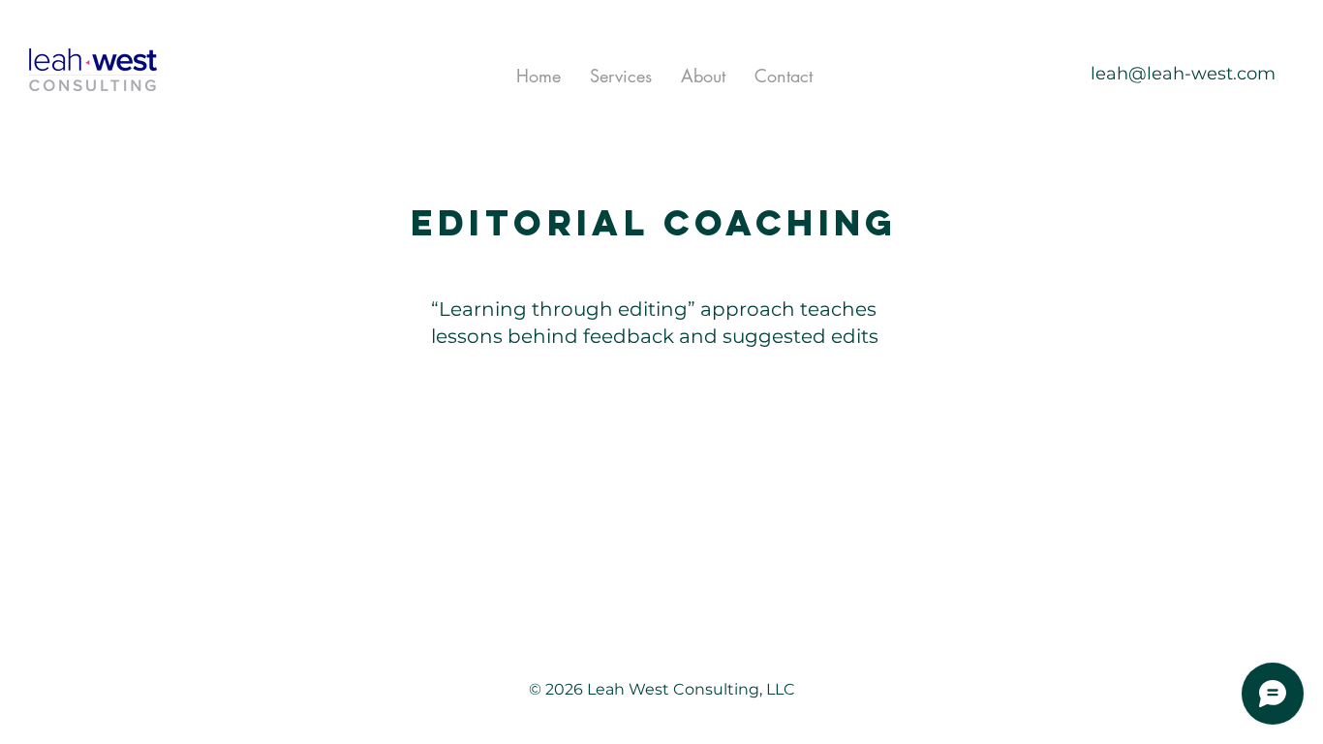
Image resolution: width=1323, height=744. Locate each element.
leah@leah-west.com (1183, 73)
